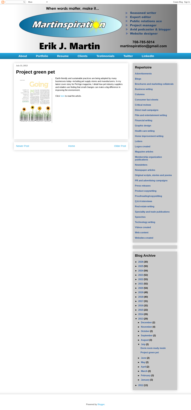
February (146, 375)
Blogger (101, 404)
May (143, 362)
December (146, 322)
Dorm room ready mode (153, 348)
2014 (141, 314)
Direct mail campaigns (146, 110)
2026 (141, 262)
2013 (141, 319)
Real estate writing (144, 206)
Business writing (144, 89)
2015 (141, 310)
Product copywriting (145, 191)
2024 (141, 270)
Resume (63, 56)
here (63, 96)
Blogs (138, 79)
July (143, 344)
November (147, 327)
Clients (83, 56)
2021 (141, 283)
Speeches (140, 217)
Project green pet (150, 352)
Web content (141, 232)
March (144, 371)
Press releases (143, 186)
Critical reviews (143, 105)
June (144, 358)
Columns (140, 94)
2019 (141, 292)
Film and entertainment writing (151, 115)
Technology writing (145, 222)
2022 (141, 279)
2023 (141, 275)
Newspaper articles (145, 170)
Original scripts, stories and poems (153, 175)
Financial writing (143, 120)
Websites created (144, 238)
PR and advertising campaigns (151, 180)
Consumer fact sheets (146, 100)
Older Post (120, 146)
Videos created (143, 227)
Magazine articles (144, 151)
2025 (141, 266)
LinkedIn (148, 56)
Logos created (142, 146)
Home (71, 146)
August (145, 340)
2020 (141, 288)
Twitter (128, 56)
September (147, 335)
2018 (141, 297)
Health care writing (145, 131)
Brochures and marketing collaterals (154, 84)
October (145, 331)
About (22, 56)
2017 (141, 301)
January (145, 380)
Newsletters (141, 165)
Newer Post (22, 146)
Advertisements (143, 73)
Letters (138, 141)
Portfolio (42, 56)
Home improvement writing (149, 136)
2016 (141, 305)
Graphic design (143, 125)
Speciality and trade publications (152, 212)
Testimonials (105, 56)
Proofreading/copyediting (148, 196)
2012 (141, 385)
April (144, 367)
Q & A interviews (143, 201)
